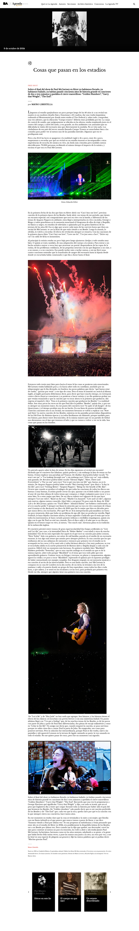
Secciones (71, 4)
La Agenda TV (111, 4)
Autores (62, 4)
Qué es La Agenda (49, 4)
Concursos (99, 4)
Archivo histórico (85, 4)
